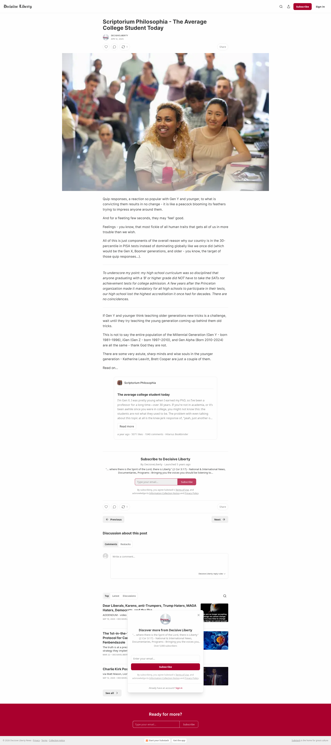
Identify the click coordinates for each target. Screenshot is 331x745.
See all (110, 693)
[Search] (281, 6)
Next (217, 519)
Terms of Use (182, 674)
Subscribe (302, 6)
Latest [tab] (115, 595)
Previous (116, 519)
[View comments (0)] (114, 46)
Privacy (36, 740)
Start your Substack (159, 740)
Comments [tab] (111, 544)
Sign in (320, 6)
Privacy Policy (191, 678)
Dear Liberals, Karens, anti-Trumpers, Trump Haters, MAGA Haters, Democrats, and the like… (149, 608)
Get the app (179, 740)
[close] (198, 615)
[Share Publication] (288, 6)
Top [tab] (107, 595)
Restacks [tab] (126, 544)
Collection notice (57, 740)
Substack (296, 740)
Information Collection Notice (164, 678)
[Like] (106, 46)
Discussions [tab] (129, 595)
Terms (44, 740)
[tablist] (118, 544)
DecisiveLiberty (119, 35)
